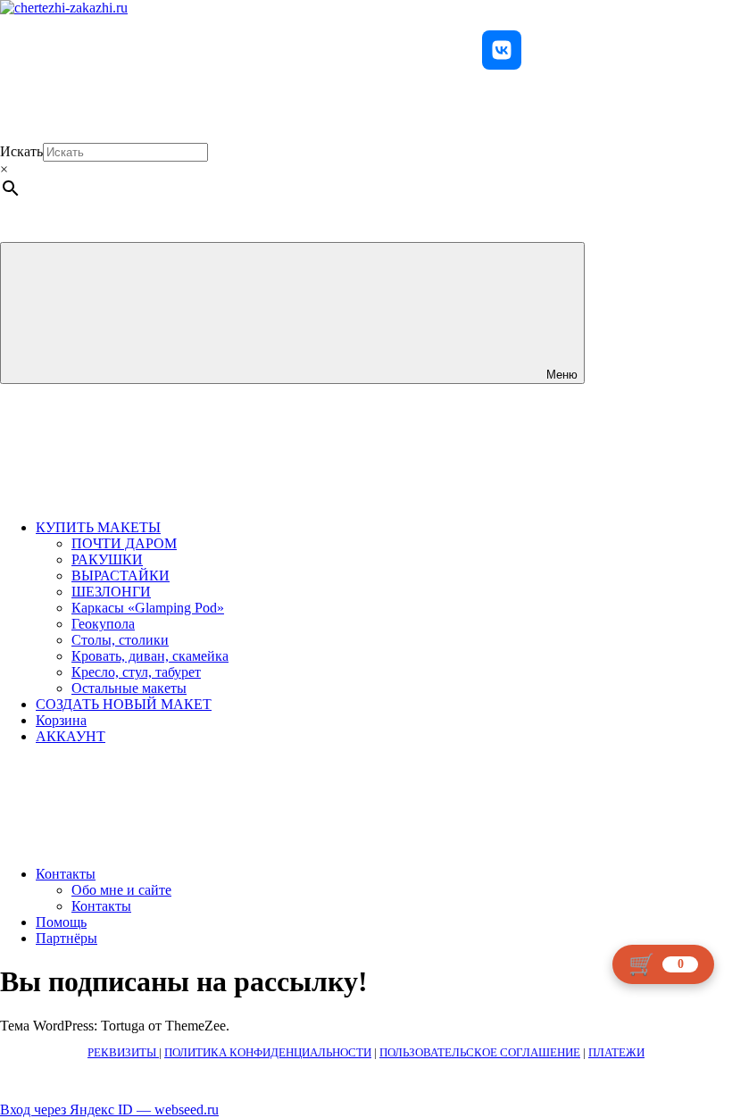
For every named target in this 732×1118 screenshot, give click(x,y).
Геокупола (103, 623)
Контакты (66, 873)
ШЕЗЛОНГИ (111, 591)
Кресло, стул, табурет (136, 672)
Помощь (61, 922)
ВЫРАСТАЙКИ (120, 575)
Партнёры (66, 938)
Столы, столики (120, 639)
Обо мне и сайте (121, 889)
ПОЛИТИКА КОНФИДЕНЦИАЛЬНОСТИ (267, 1052)
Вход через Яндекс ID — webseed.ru (109, 1109)
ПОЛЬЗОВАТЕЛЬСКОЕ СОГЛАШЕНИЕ (479, 1052)
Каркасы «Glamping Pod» (147, 607)
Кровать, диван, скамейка (150, 655)
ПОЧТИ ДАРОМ (124, 543)
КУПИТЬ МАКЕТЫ (98, 527)
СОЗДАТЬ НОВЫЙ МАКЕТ (124, 704)
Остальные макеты (129, 688)
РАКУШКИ (107, 559)
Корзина (61, 720)
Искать (21, 151)
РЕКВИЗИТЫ (123, 1052)
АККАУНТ (70, 736)
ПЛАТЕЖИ (616, 1052)
